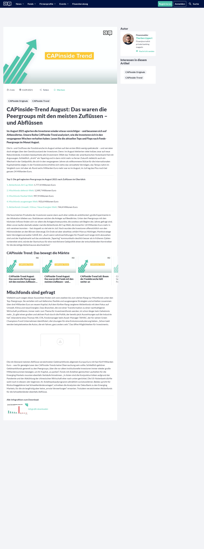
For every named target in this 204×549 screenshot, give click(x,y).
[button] (145, 51)
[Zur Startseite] (7, 4)
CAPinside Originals (18, 101)
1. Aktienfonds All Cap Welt (20, 184)
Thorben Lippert (144, 38)
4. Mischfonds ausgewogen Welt (22, 201)
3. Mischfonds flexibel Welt (20, 196)
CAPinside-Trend (40, 101)
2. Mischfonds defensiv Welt (20, 190)
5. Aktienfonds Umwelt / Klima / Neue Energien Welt (32, 207)
